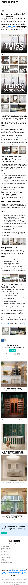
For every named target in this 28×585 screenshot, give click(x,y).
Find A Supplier (4, 554)
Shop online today (5, 323)
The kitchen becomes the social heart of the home (11, 388)
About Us (3, 545)
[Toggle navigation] (3, 11)
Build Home (14, 573)
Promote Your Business (6, 549)
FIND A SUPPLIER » (22, 8)
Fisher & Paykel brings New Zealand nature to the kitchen (12, 419)
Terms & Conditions (5, 557)
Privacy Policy (4, 560)
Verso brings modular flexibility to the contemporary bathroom (13, 482)
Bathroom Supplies (5, 548)
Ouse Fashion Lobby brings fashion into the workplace (12, 515)
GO (24, 5)
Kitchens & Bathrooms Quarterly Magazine (16, 572)
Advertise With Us (5, 546)
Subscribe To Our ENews (6, 562)
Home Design (12, 570)
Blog (2, 556)
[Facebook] (2, 340)
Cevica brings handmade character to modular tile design (12, 451)
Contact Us (3, 553)
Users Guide (4, 559)
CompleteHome (21, 573)
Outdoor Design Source (6, 573)
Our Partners (4, 551)
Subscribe (12, 350)
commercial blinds (10, 26)
